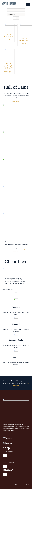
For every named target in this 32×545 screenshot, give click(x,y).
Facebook (15, 251)
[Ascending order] (23, 10)
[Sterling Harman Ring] (11, 25)
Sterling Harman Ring (8, 35)
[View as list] (17, 18)
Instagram (24, 249)
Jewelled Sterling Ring (24, 39)
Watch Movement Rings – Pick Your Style (8, 66)
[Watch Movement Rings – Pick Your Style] (11, 50)
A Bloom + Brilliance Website (22, 484)
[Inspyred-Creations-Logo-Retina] (9, 3)
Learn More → (16, 101)
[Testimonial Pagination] (15, 292)
